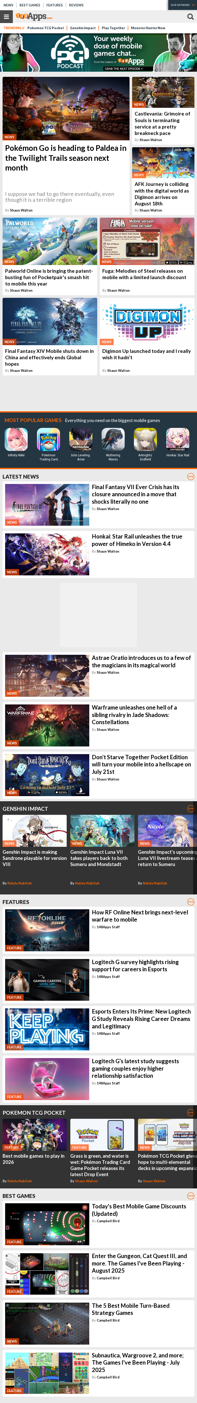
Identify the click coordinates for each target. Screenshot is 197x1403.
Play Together (113, 28)
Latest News (21, 476)
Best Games (29, 5)
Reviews (76, 5)
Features (54, 5)
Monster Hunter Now (148, 28)
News (8, 5)
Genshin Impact (83, 28)
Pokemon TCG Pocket (45, 28)
